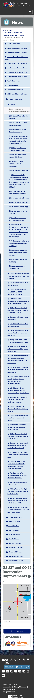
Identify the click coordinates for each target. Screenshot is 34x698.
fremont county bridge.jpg (20, 198)
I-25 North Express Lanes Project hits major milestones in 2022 (17, 455)
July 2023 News (13, 539)
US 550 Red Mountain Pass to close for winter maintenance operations (17, 333)
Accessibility (7, 687)
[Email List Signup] (28, 671)
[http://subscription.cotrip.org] (17, 642)
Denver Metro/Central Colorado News (16, 58)
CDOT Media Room (13, 44)
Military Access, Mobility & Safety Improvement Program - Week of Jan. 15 (17, 349)
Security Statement (9, 689)
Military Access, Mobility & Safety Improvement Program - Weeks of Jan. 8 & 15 (17, 310)
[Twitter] (7, 671)
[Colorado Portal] (16, 696)
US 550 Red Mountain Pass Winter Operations (17, 325)
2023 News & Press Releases (13, 33)
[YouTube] (20, 671)
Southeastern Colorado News (17, 63)
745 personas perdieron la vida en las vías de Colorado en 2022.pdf (19, 243)
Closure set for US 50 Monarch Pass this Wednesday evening (17, 409)
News (10, 30)
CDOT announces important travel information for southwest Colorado (18, 276)
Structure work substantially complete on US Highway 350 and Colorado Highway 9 (18, 445)
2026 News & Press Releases (17, 48)
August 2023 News (14, 543)
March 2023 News (14, 521)
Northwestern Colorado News (17, 68)
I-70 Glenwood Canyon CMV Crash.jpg (17, 267)
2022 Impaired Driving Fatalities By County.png (17, 149)
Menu (31, 12)
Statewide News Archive (15, 89)
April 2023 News (13, 526)
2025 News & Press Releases (17, 52)
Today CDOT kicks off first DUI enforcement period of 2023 (17, 341)
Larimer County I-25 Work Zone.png (18, 212)
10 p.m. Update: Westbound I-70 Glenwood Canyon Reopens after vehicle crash (18, 510)
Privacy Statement (20, 687)
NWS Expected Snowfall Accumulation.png (18, 124)
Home (5, 30)
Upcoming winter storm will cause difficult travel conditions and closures (17, 370)
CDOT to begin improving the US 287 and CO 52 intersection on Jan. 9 (17, 292)
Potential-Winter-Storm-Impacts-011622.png (18, 156)
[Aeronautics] (20, 659)
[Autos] (28, 659)
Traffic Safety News (13, 81)
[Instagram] (12, 671)
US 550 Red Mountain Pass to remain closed (17, 284)
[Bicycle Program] (11, 659)
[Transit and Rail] (15, 659)
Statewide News (12, 85)
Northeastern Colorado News (17, 72)
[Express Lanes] (5, 659)
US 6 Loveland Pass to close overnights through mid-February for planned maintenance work (18, 380)
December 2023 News (15, 560)
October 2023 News (15, 552)
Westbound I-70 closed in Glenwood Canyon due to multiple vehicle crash (17, 399)
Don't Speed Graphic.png (19, 170)
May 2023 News (13, 530)
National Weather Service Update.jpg (18, 117)
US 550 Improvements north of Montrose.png (17, 219)
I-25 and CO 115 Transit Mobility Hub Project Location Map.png (18, 252)
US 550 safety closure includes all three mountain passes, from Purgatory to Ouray (18, 390)
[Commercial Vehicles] (7, 663)
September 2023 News (16, 547)
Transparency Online (9, 692)
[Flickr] (3, 675)
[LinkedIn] (24, 671)
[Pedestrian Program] (3, 663)
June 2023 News (14, 534)
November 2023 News (15, 556)
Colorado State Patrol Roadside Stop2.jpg (17, 131)
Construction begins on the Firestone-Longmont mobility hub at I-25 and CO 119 (17, 500)
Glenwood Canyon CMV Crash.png (18, 261)
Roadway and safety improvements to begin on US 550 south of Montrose (17, 475)
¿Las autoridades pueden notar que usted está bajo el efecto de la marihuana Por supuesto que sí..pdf (18, 139)
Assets (21, 35)
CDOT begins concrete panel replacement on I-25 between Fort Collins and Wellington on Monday (16, 465)
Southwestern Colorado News (17, 76)
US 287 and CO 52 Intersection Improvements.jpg (19, 110)
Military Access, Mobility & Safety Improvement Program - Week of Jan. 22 (17, 436)
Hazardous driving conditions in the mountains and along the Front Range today (18, 301)
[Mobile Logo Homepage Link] (17, 4)
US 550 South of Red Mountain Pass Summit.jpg (18, 192)
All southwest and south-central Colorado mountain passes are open (17, 427)
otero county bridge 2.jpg (19, 206)
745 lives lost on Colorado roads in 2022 (17, 483)
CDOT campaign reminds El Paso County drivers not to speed (17, 418)
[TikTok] (16, 671)
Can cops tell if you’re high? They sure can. (18, 318)
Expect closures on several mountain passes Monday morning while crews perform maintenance (17, 359)
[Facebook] (3, 671)
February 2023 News (15, 517)
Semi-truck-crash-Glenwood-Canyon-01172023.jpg (16, 164)
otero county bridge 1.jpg (19, 202)
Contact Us (9, 667)
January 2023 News (10, 35)
